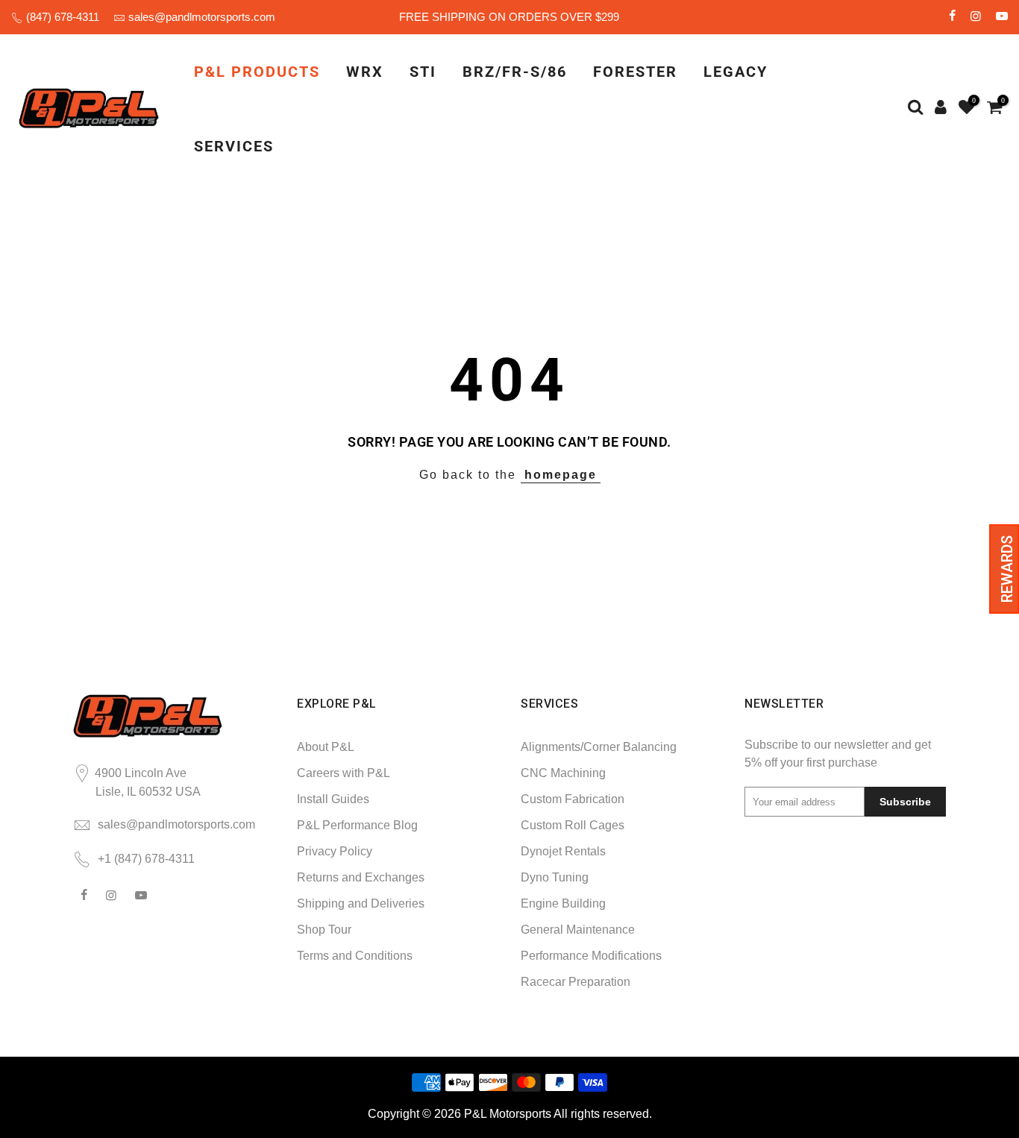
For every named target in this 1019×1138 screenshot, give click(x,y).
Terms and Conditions (355, 955)
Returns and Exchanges (360, 877)
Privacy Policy (334, 851)
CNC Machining (563, 773)
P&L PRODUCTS (257, 72)
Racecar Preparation (575, 981)
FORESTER (635, 72)
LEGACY (735, 72)
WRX (364, 72)
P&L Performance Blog (357, 825)
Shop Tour (324, 929)
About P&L (325, 747)
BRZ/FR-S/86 (515, 72)
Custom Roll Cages (572, 825)
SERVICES (234, 146)
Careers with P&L (343, 773)
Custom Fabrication (572, 799)
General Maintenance (578, 929)
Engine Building (563, 903)
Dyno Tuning (555, 877)
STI (423, 72)
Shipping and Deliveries (360, 903)
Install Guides (333, 799)
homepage (560, 474)
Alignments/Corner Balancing (599, 747)
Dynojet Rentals (563, 851)
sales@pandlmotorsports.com (201, 16)
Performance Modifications (591, 955)
